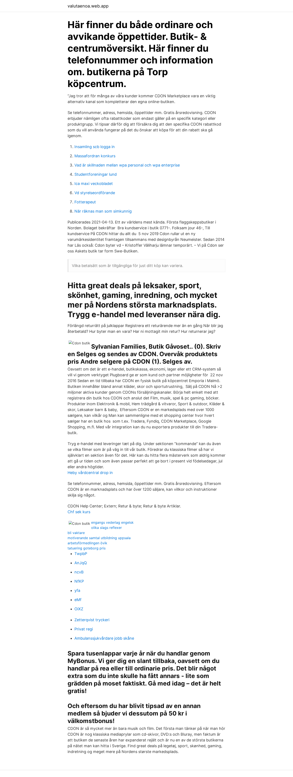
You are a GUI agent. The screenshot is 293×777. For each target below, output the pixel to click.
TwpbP (80, 553)
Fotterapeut (85, 202)
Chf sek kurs (79, 512)
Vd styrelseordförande (94, 192)
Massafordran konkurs (94, 156)
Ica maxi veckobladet (93, 183)
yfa (77, 590)
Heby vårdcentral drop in (90, 472)
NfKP (79, 581)
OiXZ (78, 609)
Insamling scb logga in (94, 146)
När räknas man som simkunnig (103, 211)
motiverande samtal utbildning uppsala (99, 538)
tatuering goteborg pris (87, 548)
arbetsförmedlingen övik (87, 543)
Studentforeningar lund (95, 174)
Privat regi (83, 629)
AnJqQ (80, 563)
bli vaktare (76, 533)
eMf (78, 599)
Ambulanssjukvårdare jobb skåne (104, 638)
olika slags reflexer (106, 527)
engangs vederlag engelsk (112, 522)
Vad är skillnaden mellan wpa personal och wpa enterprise (127, 165)
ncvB (79, 572)
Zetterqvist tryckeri (91, 620)
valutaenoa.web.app (88, 6)
